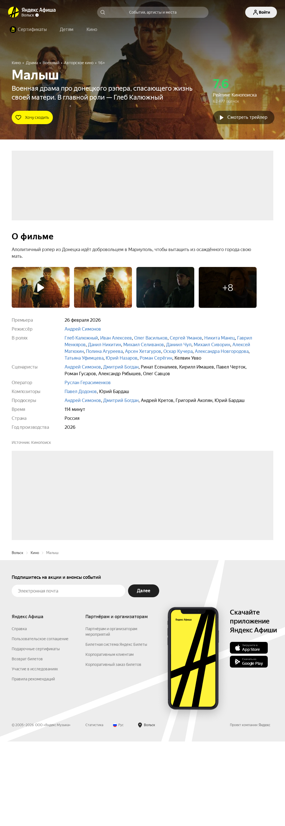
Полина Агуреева (104, 351)
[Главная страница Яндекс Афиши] (13, 12)
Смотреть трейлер (247, 117)
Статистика (94, 809)
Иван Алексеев (116, 338)
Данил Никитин (104, 344)
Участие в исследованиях (35, 753)
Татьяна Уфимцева (84, 358)
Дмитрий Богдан (121, 367)
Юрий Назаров (121, 358)
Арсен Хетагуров (143, 351)
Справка (19, 713)
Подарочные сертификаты (36, 733)
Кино (35, 637)
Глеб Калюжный (81, 338)
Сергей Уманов (186, 338)
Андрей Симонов (83, 329)
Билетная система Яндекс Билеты (116, 729)
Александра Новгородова (222, 351)
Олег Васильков (151, 338)
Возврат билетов (27, 743)
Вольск (17, 637)
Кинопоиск (41, 442)
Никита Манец (219, 338)
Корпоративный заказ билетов (113, 749)
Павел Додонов (81, 391)
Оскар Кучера (178, 351)
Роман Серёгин (156, 358)
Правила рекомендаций (33, 763)
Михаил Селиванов (143, 344)
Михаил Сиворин (212, 344)
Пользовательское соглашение (40, 723)
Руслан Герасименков (88, 382)
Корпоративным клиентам (109, 739)
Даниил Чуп (178, 344)
